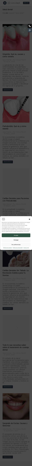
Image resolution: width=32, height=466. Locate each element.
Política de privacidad (18, 247)
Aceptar (16, 235)
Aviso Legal (26, 247)
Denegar (16, 240)
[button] (29, 219)
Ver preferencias (16, 244)
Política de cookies (7, 247)
